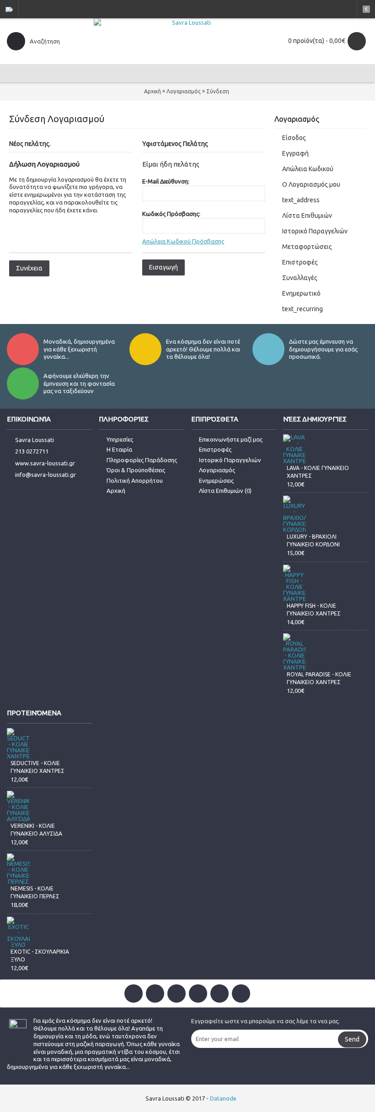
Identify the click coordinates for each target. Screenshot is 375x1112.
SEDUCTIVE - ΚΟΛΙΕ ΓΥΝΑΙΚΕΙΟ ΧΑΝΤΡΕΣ (37, 767)
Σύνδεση (217, 91)
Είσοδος (294, 137)
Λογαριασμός (183, 91)
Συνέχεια (29, 268)
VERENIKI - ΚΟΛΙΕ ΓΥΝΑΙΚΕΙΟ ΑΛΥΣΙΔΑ (36, 830)
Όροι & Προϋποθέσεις (136, 470)
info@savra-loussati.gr (45, 474)
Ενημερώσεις (216, 480)
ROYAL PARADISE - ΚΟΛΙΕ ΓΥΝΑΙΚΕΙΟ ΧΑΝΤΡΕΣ (319, 678)
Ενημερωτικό (301, 293)
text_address (301, 200)
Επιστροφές (300, 262)
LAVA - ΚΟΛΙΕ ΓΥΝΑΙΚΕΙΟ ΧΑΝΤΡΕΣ (318, 472)
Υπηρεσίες (120, 439)
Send (352, 1039)
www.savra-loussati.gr (45, 463)
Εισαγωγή (163, 267)
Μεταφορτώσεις (307, 246)
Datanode (223, 1098)
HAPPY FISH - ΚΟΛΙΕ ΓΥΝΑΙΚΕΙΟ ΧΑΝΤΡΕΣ (314, 609)
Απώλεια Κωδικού (307, 169)
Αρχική (152, 91)
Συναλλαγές (299, 277)
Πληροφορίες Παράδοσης (142, 460)
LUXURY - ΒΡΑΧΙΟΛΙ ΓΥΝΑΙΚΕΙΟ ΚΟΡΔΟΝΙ (313, 540)
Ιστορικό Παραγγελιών (315, 231)
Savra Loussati (34, 440)
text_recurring (302, 309)
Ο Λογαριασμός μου (311, 184)
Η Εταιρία (119, 449)
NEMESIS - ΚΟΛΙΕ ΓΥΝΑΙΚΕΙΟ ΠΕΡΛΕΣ (35, 892)
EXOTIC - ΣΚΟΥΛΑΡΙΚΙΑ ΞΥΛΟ (40, 955)
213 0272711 (31, 451)
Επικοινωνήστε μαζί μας (230, 439)
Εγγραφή (295, 153)
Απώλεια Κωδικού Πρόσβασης (183, 241)
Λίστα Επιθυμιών (307, 215)
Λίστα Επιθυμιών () (225, 490)
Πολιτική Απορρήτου (135, 480)
